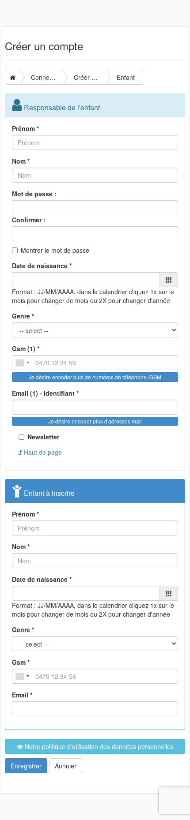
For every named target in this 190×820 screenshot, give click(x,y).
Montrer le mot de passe (55, 250)
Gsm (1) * (25, 348)
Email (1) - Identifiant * (45, 393)
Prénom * (25, 128)
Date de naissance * (42, 265)
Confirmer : (29, 219)
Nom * (21, 161)
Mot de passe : (34, 193)
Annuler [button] (65, 765)
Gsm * (21, 662)
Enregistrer (26, 765)
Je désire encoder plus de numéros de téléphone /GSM (95, 377)
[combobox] (22, 363)
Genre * (23, 315)
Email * (22, 694)
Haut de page (42, 452)
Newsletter (43, 436)
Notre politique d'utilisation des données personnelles (98, 746)
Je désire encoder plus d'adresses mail (95, 421)
